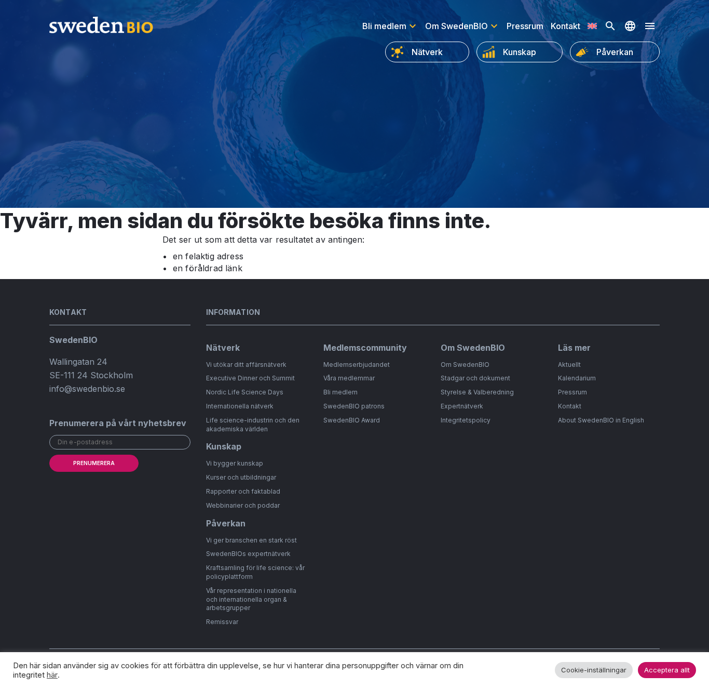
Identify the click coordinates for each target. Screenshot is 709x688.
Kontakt (565, 26)
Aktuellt (569, 364)
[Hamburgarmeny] (650, 26)
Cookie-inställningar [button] (593, 670)
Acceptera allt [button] (667, 670)
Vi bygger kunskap (234, 463)
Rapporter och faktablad (243, 491)
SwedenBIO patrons (354, 406)
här (52, 675)
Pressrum (525, 26)
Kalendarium (577, 378)
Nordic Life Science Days (244, 392)
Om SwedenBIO (456, 26)
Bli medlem (384, 26)
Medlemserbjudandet (356, 364)
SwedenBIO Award (351, 420)
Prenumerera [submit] (94, 463)
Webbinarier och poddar (243, 505)
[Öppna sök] (610, 26)
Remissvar (222, 622)
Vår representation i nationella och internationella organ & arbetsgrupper (251, 599)
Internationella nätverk (240, 406)
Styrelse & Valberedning (477, 392)
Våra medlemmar (349, 378)
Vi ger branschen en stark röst (251, 540)
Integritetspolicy (465, 420)
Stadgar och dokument (475, 378)
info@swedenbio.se (87, 388)
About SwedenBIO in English (601, 420)
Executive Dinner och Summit (250, 378)
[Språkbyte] (630, 26)
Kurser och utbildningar (241, 477)
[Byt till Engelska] (592, 26)
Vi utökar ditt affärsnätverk (246, 364)
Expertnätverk (462, 406)
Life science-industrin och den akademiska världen (252, 424)
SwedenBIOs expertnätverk (248, 554)
